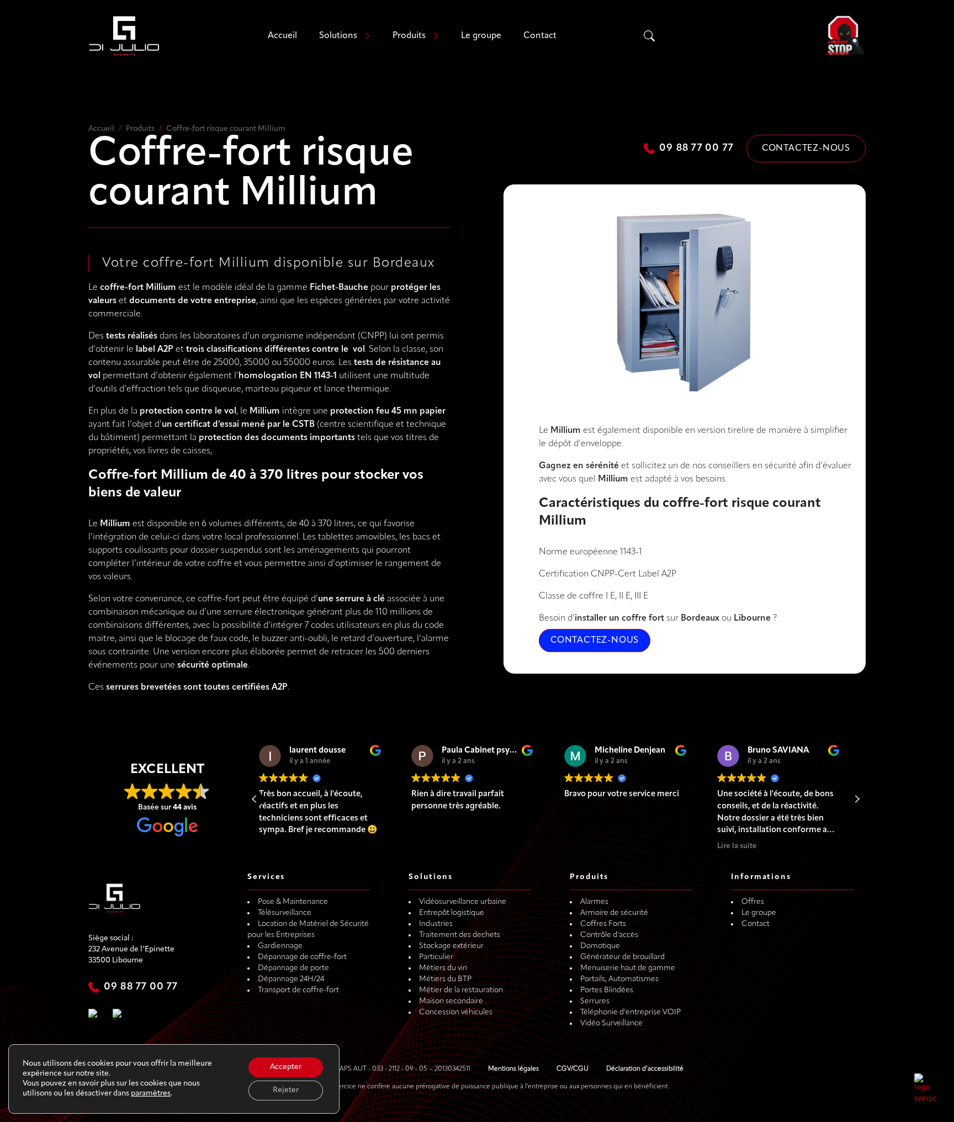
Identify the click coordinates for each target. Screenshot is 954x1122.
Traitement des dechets (459, 935)
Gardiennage (280, 946)
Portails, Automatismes (619, 979)
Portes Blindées (606, 990)
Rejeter (286, 1090)
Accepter (285, 1067)
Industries (436, 924)
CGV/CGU (572, 1069)
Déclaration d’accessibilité (644, 1069)
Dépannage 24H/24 (291, 979)
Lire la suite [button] (591, 846)
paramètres (151, 1093)
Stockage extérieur (451, 946)
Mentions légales (513, 1069)
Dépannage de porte (293, 968)
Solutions (338, 35)
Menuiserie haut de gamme (627, 968)
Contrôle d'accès (609, 935)
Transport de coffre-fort (298, 990)
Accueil (282, 35)
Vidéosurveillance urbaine (462, 902)
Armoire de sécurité (614, 913)
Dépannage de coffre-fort (302, 957)
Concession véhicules (455, 1012)
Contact (539, 35)
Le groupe (481, 35)
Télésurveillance (284, 913)
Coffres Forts (603, 924)
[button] (857, 799)
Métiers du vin (443, 968)
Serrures (595, 1001)
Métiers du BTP (445, 979)
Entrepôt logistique (451, 913)
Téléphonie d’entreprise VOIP (630, 1012)
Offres (752, 902)
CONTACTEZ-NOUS (594, 640)
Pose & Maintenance (293, 902)
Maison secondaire (451, 1001)
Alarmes (594, 902)
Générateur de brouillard (622, 957)
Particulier (436, 957)
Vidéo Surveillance (611, 1023)
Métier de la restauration (461, 990)
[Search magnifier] (649, 36)
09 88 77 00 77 (696, 149)
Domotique (600, 946)
